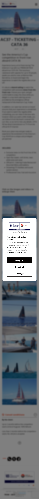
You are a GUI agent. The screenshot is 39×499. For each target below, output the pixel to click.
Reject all (19, 267)
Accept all (19, 260)
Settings (20, 273)
